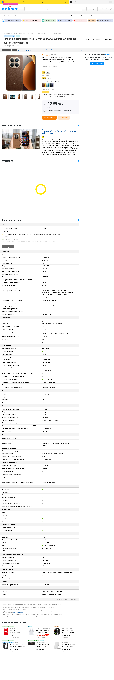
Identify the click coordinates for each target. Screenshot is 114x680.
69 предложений (40, 651)
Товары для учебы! (65, 20)
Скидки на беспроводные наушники (43, 628)
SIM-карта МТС (14, 628)
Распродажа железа (105, 20)
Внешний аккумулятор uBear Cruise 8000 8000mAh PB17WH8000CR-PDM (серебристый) (68, 645)
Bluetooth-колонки (41, 642)
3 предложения (66, 637)
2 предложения (66, 651)
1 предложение (14, 637)
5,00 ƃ (12, 635)
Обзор (30, 626)
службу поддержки (18, 612)
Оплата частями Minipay (32, 20)
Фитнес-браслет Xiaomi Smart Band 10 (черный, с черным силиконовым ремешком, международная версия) (17, 645)
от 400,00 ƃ (66, 649)
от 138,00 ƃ (14, 649)
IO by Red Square (49, 20)
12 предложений (40, 637)
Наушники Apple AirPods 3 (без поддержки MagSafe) (43, 631)
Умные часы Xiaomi (67, 628)
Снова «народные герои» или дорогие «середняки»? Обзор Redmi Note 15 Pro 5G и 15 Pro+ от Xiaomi (59, 132)
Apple (92, 20)
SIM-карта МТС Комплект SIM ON (15, 631)
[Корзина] (110, 9)
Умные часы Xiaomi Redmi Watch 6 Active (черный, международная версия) (69, 631)
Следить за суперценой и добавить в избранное (59, 111)
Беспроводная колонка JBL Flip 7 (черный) (43, 645)
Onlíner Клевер (77, 2)
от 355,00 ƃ (40, 649)
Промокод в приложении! (12, 20)
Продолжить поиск (97, 63)
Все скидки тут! (80, 20)
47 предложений (14, 651)
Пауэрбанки (65, 642)
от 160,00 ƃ (66, 635)
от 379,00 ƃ (40, 635)
